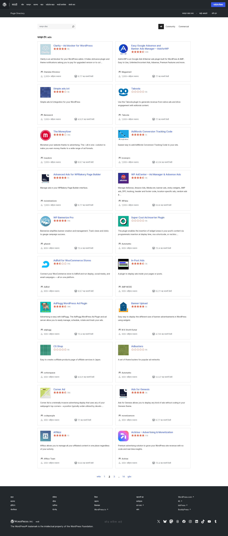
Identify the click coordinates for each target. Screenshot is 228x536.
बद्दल (12, 497)
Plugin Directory (18, 13)
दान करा (140, 505)
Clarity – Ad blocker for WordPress (73, 45)
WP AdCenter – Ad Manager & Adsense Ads (156, 174)
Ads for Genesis (140, 389)
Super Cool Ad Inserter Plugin (147, 217)
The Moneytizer (62, 131)
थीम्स (54, 501)
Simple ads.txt (61, 88)
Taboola (135, 88)
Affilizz (57, 432)
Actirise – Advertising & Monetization (152, 432)
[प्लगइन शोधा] (73, 26)
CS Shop (58, 346)
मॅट (180, 501)
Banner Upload (139, 303)
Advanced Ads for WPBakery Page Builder (77, 174)
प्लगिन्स (55, 505)
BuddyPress (184, 509)
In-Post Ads (137, 260)
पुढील (129, 477)
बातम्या (13, 501)
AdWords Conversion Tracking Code (151, 131)
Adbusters (137, 346)
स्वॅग (137, 509)
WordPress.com (186, 497)
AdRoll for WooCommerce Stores (72, 260)
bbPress (183, 505)
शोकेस (55, 497)
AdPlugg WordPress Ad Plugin (70, 303)
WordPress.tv (101, 509)
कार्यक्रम (139, 501)
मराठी (37, 522)
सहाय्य (96, 501)
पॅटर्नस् (55, 509)
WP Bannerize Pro (63, 217)
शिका (96, 497)
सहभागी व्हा (140, 497)
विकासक (97, 505)
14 (123, 476)
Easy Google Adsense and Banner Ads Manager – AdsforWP (150, 47)
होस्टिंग (13, 505)
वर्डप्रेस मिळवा (218, 4)
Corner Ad (59, 389)
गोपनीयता (14, 509)
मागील (99, 477)
